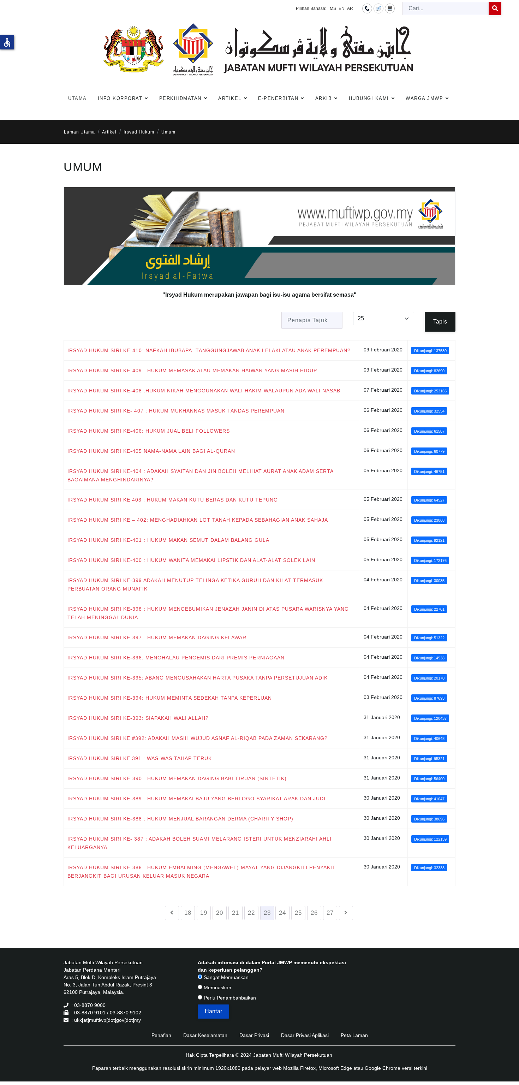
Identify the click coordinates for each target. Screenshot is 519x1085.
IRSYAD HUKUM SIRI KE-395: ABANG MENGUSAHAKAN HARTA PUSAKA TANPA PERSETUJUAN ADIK (197, 678)
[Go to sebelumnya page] (172, 913)
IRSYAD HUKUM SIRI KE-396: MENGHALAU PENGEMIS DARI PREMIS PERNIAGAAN (176, 657)
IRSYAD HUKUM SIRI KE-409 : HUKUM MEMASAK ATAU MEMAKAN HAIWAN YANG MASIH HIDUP (192, 370)
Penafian (161, 1035)
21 (235, 912)
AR (350, 8)
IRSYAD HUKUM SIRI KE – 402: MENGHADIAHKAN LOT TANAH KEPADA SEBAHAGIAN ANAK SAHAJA (197, 520)
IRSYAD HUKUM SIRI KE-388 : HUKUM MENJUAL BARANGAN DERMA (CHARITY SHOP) (180, 819)
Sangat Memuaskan (225, 977)
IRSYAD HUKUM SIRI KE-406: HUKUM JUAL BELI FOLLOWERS (148, 431)
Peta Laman (354, 1035)
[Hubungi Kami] (367, 8)
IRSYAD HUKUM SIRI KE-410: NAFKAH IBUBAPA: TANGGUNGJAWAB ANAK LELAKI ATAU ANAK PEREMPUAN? (209, 350)
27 (330, 912)
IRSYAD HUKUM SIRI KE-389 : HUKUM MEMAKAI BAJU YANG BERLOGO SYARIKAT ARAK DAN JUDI (196, 798)
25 (298, 912)
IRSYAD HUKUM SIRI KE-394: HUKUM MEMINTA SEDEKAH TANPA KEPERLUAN (169, 698)
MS (333, 8)
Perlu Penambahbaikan (229, 998)
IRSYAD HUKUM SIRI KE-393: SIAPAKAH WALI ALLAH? (138, 718)
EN (342, 8)
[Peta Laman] (389, 8)
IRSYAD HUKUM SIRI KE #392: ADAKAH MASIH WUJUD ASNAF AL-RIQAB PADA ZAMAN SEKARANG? (197, 738)
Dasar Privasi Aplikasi (305, 1035)
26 (314, 912)
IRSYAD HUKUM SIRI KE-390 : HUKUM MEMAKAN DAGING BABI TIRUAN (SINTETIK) (177, 778)
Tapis (440, 322)
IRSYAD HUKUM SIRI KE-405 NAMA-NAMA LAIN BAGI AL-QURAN (151, 451)
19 (203, 912)
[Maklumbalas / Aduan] (378, 8)
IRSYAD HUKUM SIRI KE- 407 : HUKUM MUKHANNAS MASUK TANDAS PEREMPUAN (176, 411)
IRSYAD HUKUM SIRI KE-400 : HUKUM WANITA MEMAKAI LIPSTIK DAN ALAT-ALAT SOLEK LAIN (191, 560)
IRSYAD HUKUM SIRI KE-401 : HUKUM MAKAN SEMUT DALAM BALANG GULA (168, 540)
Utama (77, 98)
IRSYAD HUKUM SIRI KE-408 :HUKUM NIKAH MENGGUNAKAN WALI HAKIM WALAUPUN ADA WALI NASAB (203, 390)
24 (282, 912)
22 (251, 912)
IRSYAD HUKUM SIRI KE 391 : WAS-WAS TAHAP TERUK (139, 758)
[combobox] (445, 8)
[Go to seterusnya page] (346, 913)
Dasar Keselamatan (205, 1035)
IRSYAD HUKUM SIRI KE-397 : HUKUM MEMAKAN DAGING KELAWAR (156, 637)
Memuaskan (216, 987)
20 (219, 912)
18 (187, 912)
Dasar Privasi (254, 1035)
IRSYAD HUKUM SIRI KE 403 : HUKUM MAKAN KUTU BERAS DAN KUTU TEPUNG (172, 500)
